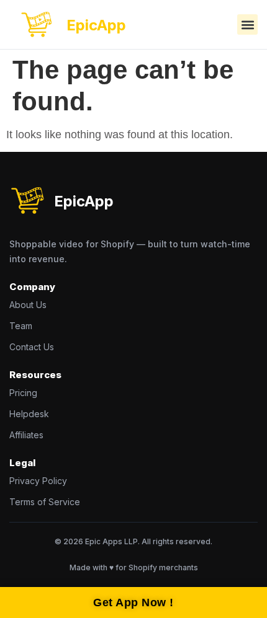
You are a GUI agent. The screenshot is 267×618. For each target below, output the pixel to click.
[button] (247, 24)
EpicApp (96, 25)
